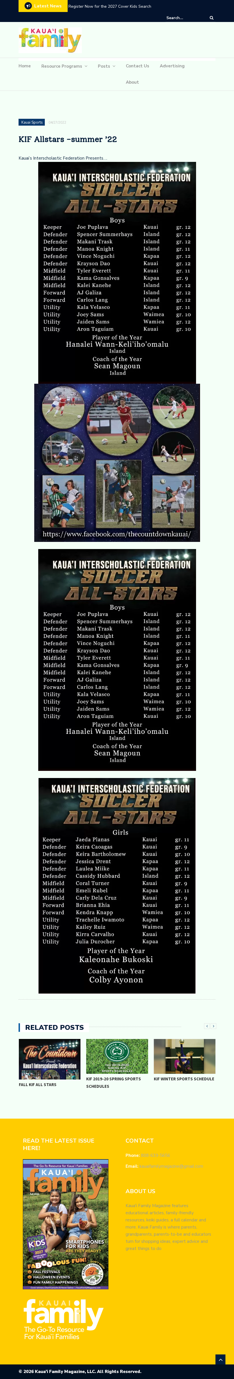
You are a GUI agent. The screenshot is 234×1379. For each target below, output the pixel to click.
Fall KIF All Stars (38, 1084)
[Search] (211, 17)
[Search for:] (184, 18)
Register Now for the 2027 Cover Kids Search (109, 6)
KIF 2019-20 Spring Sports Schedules (113, 1082)
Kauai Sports (32, 122)
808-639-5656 (155, 1155)
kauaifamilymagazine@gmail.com (171, 1166)
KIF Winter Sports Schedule (184, 1079)
